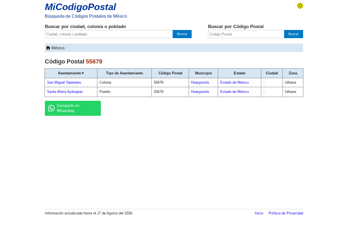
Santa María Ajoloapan (65, 92)
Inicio (259, 213)
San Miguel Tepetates (64, 82)
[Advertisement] (174, 162)
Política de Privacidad (286, 213)
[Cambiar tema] (300, 6)
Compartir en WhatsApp (68, 108)
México (57, 47)
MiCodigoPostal (80, 6)
